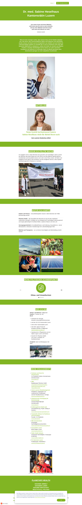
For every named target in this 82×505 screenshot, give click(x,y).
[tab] (38, 297)
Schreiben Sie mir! (63, 3)
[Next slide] (61, 290)
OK (61, 500)
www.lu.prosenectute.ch (38, 443)
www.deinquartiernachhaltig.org (40, 411)
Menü (51, 3)
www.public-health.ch (37, 437)
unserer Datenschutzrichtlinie (40, 497)
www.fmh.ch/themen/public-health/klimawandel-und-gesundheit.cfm (39, 386)
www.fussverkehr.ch (37, 431)
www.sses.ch (34, 404)
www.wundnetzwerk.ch (37, 396)
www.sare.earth (35, 418)
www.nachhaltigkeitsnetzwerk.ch (40, 425)
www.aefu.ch (34, 379)
